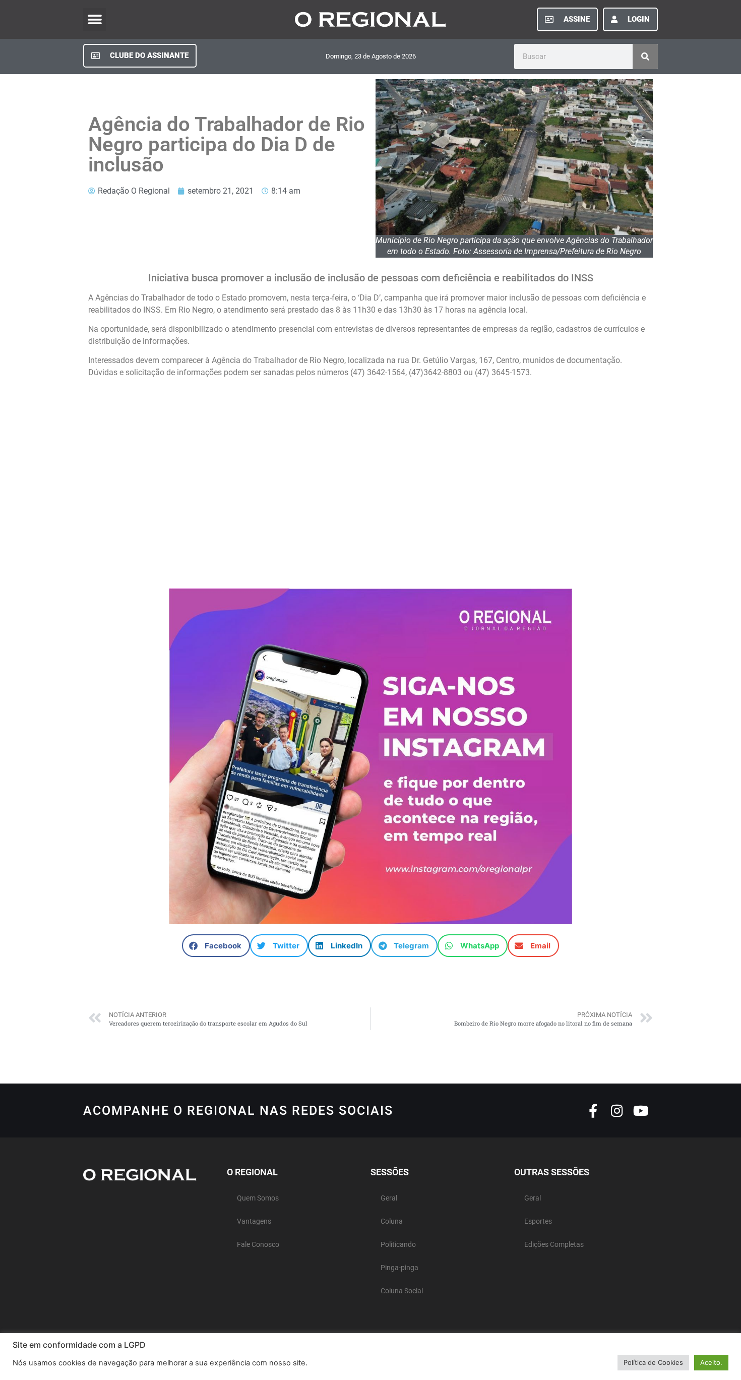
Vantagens (254, 1221)
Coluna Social (402, 1291)
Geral (389, 1198)
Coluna (392, 1221)
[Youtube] (640, 1110)
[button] (94, 19)
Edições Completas (554, 1244)
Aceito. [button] (711, 1362)
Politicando (398, 1244)
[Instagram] (617, 1110)
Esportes (538, 1221)
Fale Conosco (258, 1244)
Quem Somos (258, 1198)
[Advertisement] (370, 488)
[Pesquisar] (645, 56)
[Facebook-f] (593, 1110)
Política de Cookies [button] (653, 1362)
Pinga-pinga (399, 1268)
